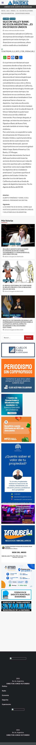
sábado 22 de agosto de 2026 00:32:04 (13, 257)
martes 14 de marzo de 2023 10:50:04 (14, 30)
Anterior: (16, 197)
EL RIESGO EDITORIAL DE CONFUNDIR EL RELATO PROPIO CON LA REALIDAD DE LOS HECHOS (17, 287)
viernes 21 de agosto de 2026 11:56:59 (13, 330)
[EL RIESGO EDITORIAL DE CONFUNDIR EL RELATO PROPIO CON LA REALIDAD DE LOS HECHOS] (18, 272)
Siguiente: (18, 208)
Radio (4, 691)
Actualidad (6, 19)
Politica (18, 244)
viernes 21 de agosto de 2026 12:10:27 (13, 291)
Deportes (5, 700)
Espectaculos (6, 704)
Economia (12, 19)
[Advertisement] (18, 631)
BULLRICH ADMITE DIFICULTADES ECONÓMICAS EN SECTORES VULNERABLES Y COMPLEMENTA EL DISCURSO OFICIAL (16, 251)
